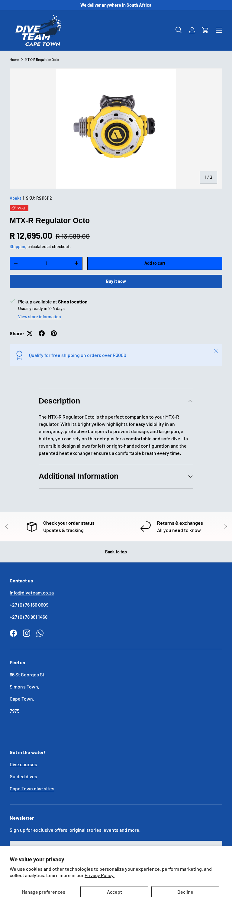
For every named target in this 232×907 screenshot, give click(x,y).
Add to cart (154, 263)
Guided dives (23, 776)
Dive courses (23, 764)
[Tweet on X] (30, 333)
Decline (185, 892)
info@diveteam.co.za (32, 592)
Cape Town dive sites (32, 788)
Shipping (18, 246)
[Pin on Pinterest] (54, 333)
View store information (39, 316)
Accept (114, 892)
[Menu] (218, 30)
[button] (205, 30)
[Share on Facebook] (42, 333)
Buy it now (116, 281)
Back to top (116, 551)
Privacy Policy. (99, 875)
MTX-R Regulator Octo (42, 59)
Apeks (15, 198)
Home (14, 59)
